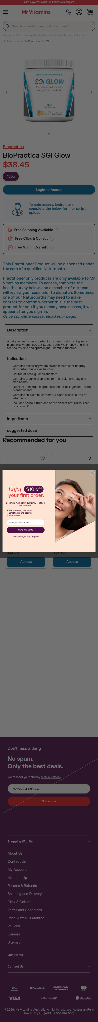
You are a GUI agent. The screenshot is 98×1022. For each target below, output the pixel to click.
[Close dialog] (92, 473)
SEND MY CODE (25, 530)
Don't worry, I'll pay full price (26, 537)
